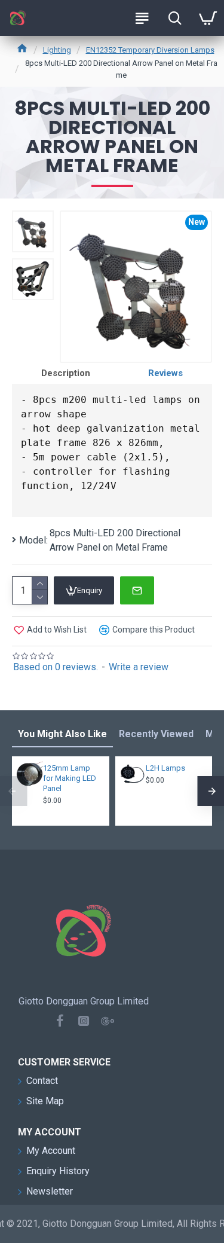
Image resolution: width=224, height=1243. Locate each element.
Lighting (57, 49)
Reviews (165, 373)
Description (65, 373)
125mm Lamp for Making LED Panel (69, 778)
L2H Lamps (165, 767)
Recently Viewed (156, 734)
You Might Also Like (62, 734)
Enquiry (89, 590)
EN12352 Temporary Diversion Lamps (150, 49)
